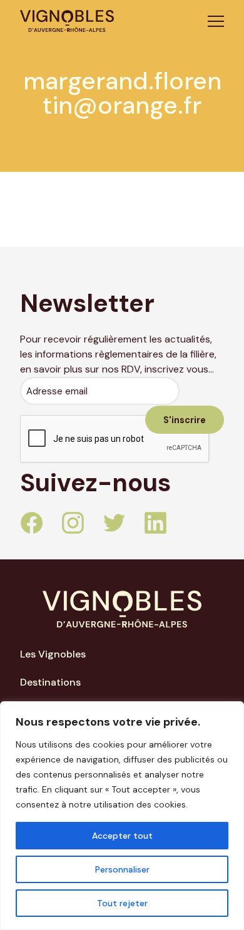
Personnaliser (122, 869)
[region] (122, 815)
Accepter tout (122, 835)
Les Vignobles (53, 654)
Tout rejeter (122, 903)
